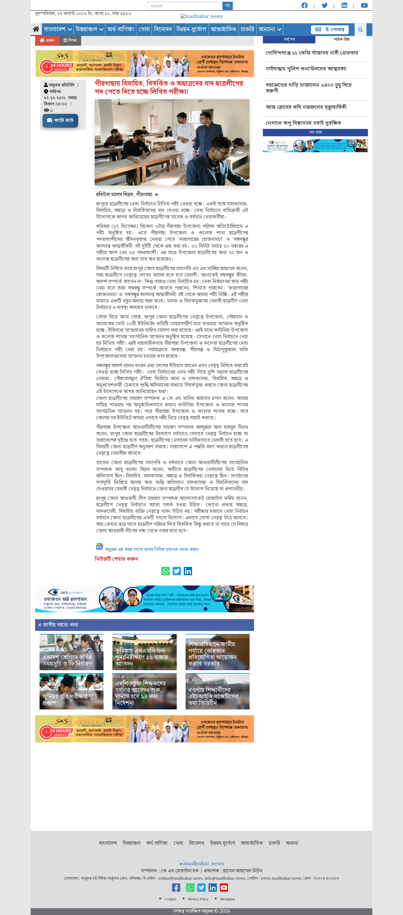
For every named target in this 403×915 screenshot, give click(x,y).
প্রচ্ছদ (50, 40)
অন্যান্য (267, 29)
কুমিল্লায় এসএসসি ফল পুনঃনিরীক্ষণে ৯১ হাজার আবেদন (141, 657)
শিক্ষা (72, 40)
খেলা (144, 29)
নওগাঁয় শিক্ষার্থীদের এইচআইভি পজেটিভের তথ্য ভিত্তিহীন (213, 697)
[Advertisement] (144, 783)
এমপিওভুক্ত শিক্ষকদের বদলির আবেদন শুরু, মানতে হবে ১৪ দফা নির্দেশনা (140, 693)
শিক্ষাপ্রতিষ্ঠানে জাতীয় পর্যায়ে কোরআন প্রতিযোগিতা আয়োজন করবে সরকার (213, 654)
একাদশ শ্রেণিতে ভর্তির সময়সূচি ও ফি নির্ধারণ (67, 661)
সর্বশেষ (289, 39)
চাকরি (247, 29)
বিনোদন (163, 29)
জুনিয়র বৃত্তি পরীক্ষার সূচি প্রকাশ (69, 700)
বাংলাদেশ (54, 29)
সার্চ (227, 6)
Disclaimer (227, 899)
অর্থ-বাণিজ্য (120, 29)
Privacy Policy (198, 899)
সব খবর (315, 132)
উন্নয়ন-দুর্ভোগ (191, 29)
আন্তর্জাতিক (223, 29)
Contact (170, 899)
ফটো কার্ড (63, 120)
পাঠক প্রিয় (342, 39)
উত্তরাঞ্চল (86, 29)
